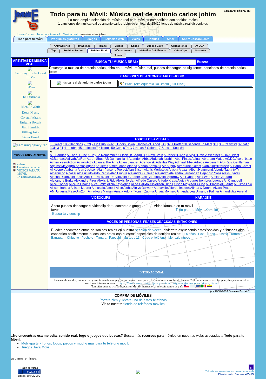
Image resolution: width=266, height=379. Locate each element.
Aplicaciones (179, 45)
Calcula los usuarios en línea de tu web (229, 371)
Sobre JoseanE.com (195, 38)
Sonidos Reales (73, 50)
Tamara (101, 237)
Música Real (99, 50)
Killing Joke (30, 132)
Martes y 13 (131, 237)
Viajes (136, 38)
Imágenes (84, 45)
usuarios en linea (23, 358)
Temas (102, 45)
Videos (119, 45)
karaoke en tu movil (29, 167)
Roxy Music (30, 112)
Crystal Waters (31, 117)
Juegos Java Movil (35, 347)
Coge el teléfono (154, 237)
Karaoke (200, 50)
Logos (135, 45)
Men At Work (30, 107)
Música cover (123, 50)
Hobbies (153, 38)
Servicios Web (114, 38)
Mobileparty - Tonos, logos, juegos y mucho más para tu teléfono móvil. (75, 343)
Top (53, 50)
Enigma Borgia (30, 122)
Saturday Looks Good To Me (30, 75)
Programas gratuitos (65, 38)
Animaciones (62, 45)
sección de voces (148, 230)
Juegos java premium (157, 283)
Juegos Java (155, 45)
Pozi (201, 234)
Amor (170, 38)
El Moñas (189, 234)
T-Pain (30, 87)
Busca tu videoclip (66, 214)
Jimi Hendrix (31, 127)
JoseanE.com (25, 34)
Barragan (57, 237)
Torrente (236, 234)
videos (21, 164)
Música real (70, 34)
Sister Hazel (30, 137)
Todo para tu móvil (30, 38)
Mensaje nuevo (179, 237)
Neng (211, 234)
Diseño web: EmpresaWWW (236, 374)
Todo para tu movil (48, 34)
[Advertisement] (144, 124)
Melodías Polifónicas (152, 50)
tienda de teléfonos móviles (144, 304)
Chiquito (73, 237)
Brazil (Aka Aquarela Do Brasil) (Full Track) (155, 84)
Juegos (92, 38)
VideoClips (181, 50)
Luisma (223, 234)
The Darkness (30, 97)
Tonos (118, 55)
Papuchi (115, 237)
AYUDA (199, 45)
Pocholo (87, 237)
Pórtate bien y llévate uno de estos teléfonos (133, 300)
